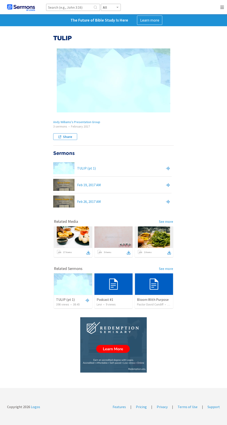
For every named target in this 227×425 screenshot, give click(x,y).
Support (213, 407)
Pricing (141, 407)
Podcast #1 (105, 299)
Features (119, 407)
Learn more (149, 20)
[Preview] (167, 168)
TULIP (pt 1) (86, 168)
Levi (99, 304)
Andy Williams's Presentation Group (76, 122)
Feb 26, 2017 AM (89, 201)
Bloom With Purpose (153, 299)
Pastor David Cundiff (150, 304)
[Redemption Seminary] (113, 345)
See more (166, 221)
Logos (35, 407)
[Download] (88, 252)
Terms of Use (188, 407)
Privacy (162, 407)
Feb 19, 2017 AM (89, 185)
